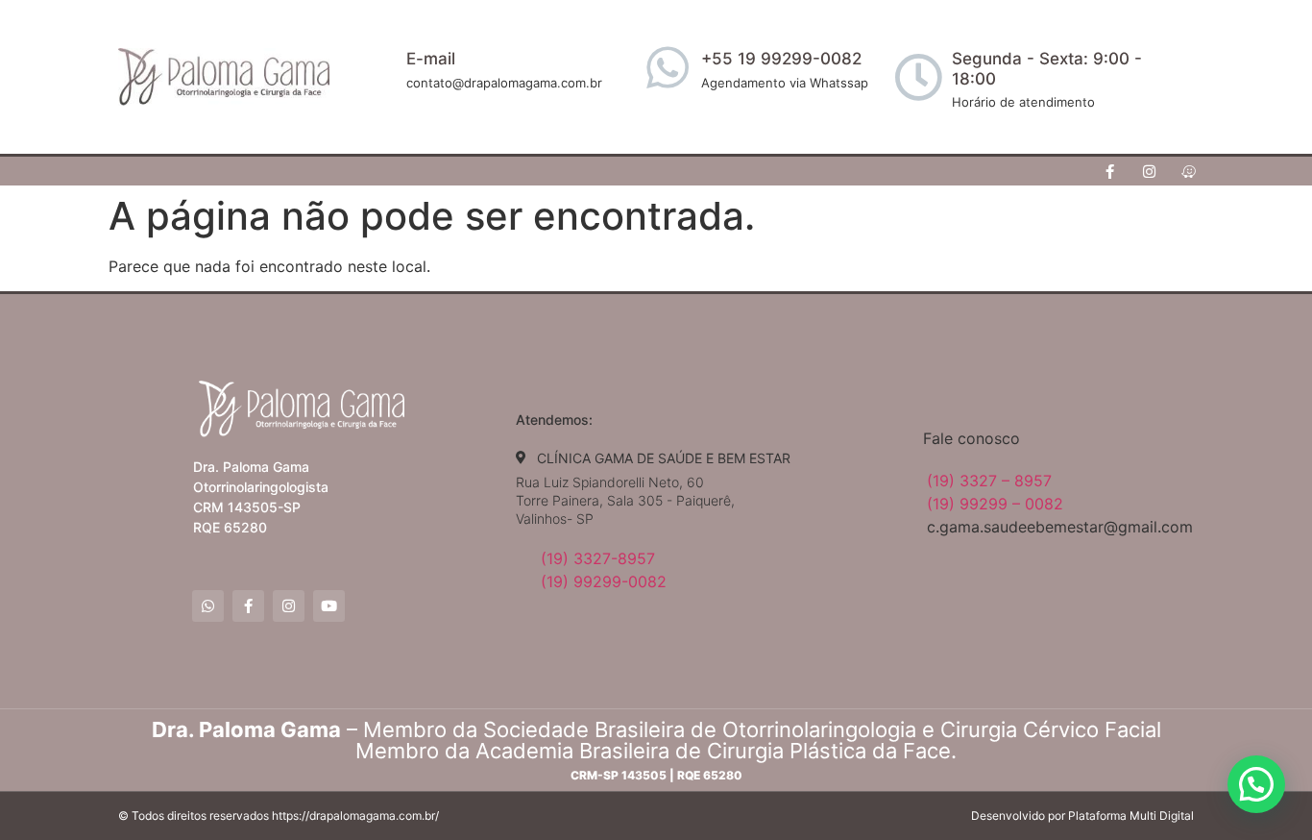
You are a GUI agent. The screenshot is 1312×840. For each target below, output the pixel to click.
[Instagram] (1149, 171)
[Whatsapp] (208, 606)
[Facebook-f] (1110, 171)
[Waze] (1189, 171)
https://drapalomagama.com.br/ (355, 815)
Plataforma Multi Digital (1131, 815)
